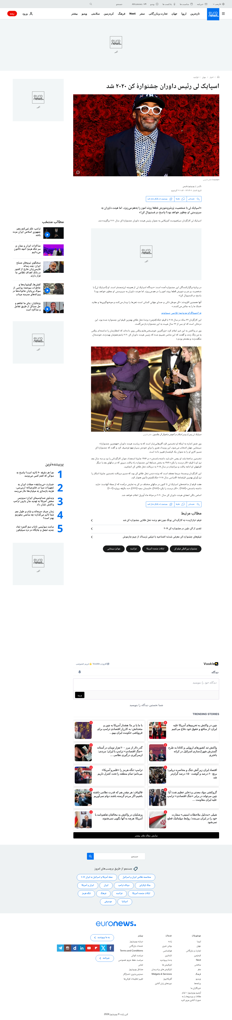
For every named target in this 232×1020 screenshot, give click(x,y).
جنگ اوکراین (145, 885)
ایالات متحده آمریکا (155, 549)
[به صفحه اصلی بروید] (213, 14)
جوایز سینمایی (113, 549)
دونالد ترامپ (123, 885)
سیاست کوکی (137, 955)
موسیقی (108, 902)
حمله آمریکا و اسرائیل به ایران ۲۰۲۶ (97, 877)
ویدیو (84, 13)
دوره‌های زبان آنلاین (163, 984)
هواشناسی (167, 951)
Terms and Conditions (131, 951)
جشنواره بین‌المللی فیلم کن (185, 549)
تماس (140, 965)
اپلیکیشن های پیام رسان (161, 970)
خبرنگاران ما (196, 988)
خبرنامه (106, 958)
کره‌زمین (109, 13)
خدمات (168, 936)
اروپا (183, 13)
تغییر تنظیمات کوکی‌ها (133, 979)
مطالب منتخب (53, 222)
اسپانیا (125, 902)
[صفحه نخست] (218, 77)
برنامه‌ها (197, 984)
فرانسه (195, 77)
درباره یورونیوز (136, 942)
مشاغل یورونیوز (136, 970)
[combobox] (108, 4)
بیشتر (140, 936)
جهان (174, 13)
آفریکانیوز (167, 979)
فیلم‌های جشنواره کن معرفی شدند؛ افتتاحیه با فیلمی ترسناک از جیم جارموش (162, 537)
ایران (106, 885)
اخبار (211, 77)
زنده (12, 13)
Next (132, 13)
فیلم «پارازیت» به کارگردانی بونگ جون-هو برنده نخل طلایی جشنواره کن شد (162, 520)
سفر (142, 13)
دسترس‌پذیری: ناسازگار (133, 974)
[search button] (91, 4)
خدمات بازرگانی (136, 946)
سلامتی (95, 13)
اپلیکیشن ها (167, 965)
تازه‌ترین (195, 13)
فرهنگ (121, 13)
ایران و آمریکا (88, 885)
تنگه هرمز (86, 893)
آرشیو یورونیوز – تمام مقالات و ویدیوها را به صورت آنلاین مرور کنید (191, 996)
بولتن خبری (167, 946)
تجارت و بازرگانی (158, 13)
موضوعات (196, 936)
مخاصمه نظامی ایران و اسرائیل (137, 877)
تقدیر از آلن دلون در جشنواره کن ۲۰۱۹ (182, 528)
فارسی (218, 4)
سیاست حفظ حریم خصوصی (130, 960)
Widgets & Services (161, 974)
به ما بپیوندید (166, 960)
